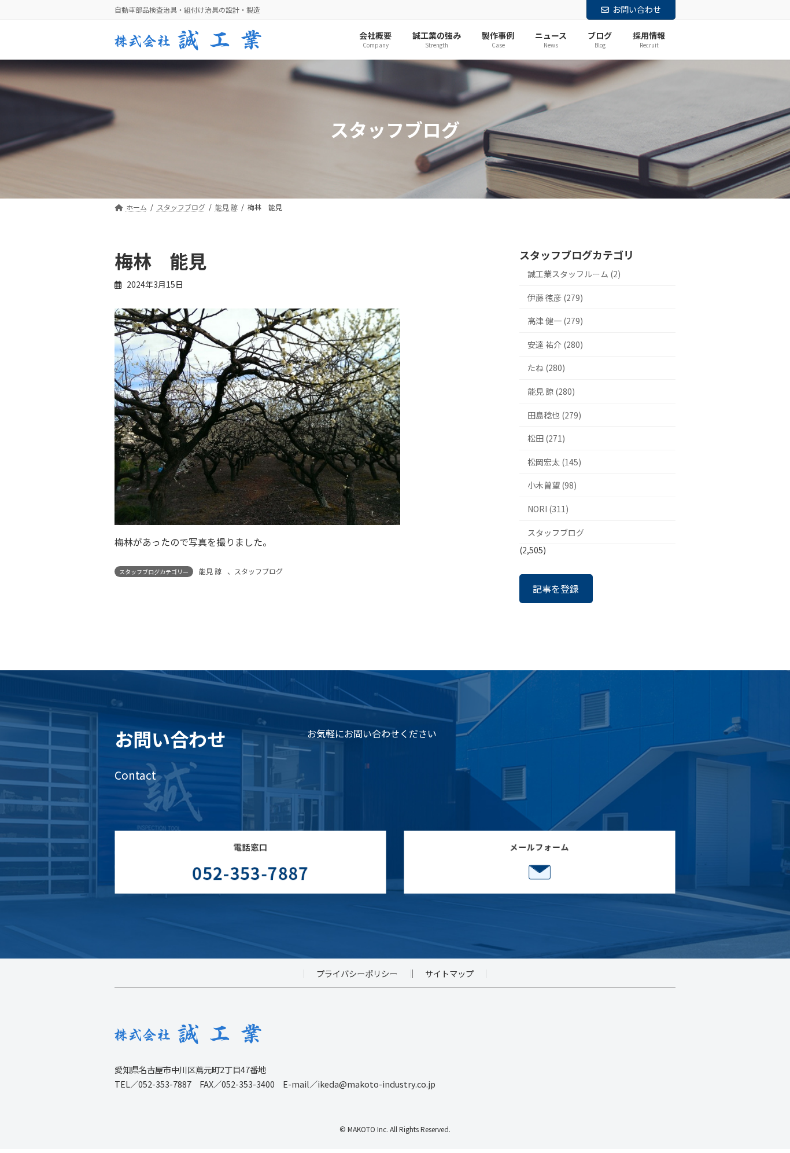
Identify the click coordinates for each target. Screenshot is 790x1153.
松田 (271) (546, 439)
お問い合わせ (636, 9)
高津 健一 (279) (555, 321)
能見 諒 (210, 571)
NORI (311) (547, 509)
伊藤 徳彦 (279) (555, 297)
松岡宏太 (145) (554, 462)
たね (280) (546, 368)
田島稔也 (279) (554, 415)
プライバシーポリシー (356, 973)
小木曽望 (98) (552, 485)
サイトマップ (449, 973)
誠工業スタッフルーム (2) (574, 274)
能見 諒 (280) (551, 391)
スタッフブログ (258, 571)
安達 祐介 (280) (555, 344)
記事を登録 (556, 589)
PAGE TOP (762, 1107)
